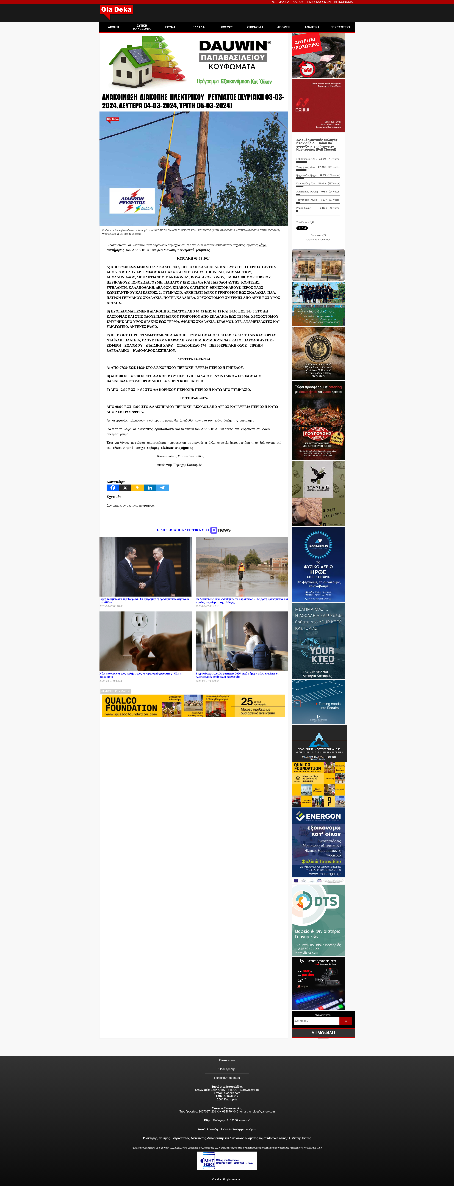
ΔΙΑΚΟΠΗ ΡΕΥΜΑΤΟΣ (115, 691)
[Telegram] (162, 488)
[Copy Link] (137, 488)
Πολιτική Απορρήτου (227, 1077)
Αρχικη (113, 27)
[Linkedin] (150, 488)
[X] (125, 488)
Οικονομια (255, 27)
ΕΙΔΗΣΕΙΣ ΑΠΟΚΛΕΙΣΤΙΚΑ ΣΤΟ (183, 530)
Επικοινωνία (227, 1060)
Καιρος (298, 1)
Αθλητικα (312, 27)
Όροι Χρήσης (227, 1069)
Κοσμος (227, 27)
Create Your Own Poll (318, 239)
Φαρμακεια (280, 1)
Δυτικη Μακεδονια (142, 27)
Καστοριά (136, 234)
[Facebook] (113, 488)
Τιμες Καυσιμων (319, 1)
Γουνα (170, 27)
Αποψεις (283, 27)
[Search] (345, 1021)
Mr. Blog (124, 234)
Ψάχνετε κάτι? (323, 1014)
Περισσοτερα (341, 27)
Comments (318, 235)
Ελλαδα (199, 27)
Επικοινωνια (343, 1)
